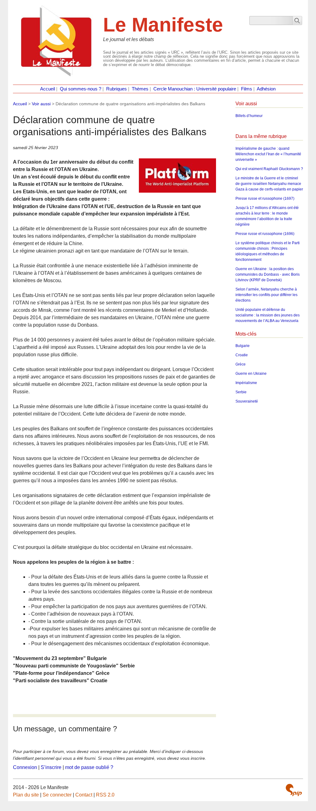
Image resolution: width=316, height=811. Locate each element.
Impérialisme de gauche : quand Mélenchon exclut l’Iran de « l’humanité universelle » (268, 154)
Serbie (241, 392)
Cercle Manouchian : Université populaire (194, 88)
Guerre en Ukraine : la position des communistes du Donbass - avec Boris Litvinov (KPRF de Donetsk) (267, 274)
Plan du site (26, 794)
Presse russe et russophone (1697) (264, 198)
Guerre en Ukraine (251, 373)
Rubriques (116, 88)
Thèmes (140, 88)
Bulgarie (242, 346)
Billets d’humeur (249, 116)
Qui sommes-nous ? (80, 88)
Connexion (25, 767)
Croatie (241, 355)
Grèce (240, 364)
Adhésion (266, 88)
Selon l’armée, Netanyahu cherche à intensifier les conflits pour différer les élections (266, 295)
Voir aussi (41, 103)
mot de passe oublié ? (89, 767)
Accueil (47, 88)
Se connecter (57, 794)
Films (246, 88)
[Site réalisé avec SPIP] (294, 790)
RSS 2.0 (105, 794)
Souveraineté (246, 401)
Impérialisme (246, 383)
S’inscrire (51, 767)
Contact (83, 794)
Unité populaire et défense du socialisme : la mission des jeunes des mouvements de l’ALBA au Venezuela (267, 315)
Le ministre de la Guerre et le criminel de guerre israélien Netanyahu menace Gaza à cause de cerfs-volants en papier (269, 183)
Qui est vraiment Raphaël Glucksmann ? (269, 169)
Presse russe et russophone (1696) (264, 234)
